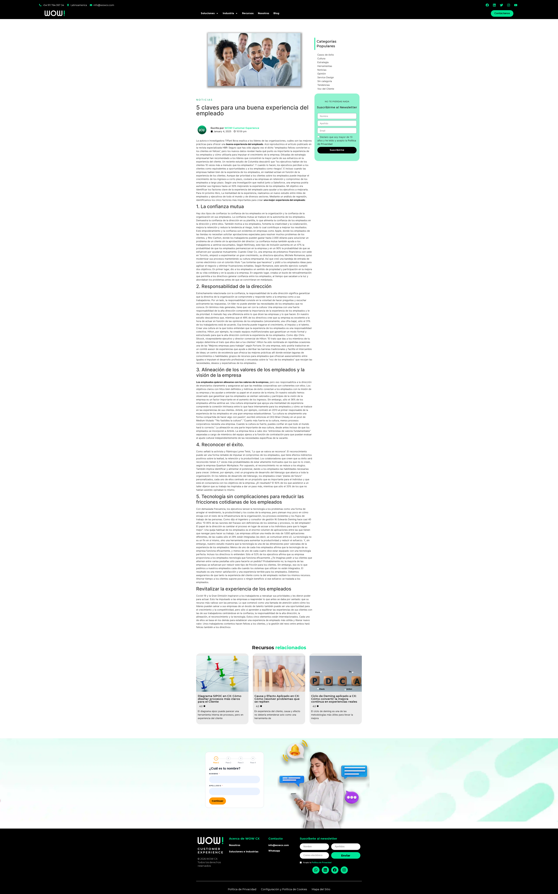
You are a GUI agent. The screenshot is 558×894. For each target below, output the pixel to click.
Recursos (248, 13)
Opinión (321, 73)
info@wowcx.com (104, 5)
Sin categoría (324, 81)
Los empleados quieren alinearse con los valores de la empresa (232, 382)
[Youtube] (516, 5)
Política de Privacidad (321, 862)
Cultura (321, 58)
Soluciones (208, 13)
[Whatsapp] (316, 870)
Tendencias (323, 84)
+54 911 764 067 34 (53, 5)
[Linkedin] (494, 5)
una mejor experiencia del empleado (284, 200)
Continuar (217, 801)
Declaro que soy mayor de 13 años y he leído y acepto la (336, 140)
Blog (276, 13)
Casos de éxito (325, 54)
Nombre (214, 774)
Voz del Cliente (325, 88)
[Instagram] (508, 5)
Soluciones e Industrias (243, 851)
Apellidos (216, 786)
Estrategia (323, 62)
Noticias (204, 99)
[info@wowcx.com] (91, 5)
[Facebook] (487, 5)
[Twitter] (501, 5)
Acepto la (317, 862)
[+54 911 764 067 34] (40, 5)
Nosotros (263, 13)
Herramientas (324, 66)
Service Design (325, 77)
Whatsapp (274, 850)
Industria (228, 13)
